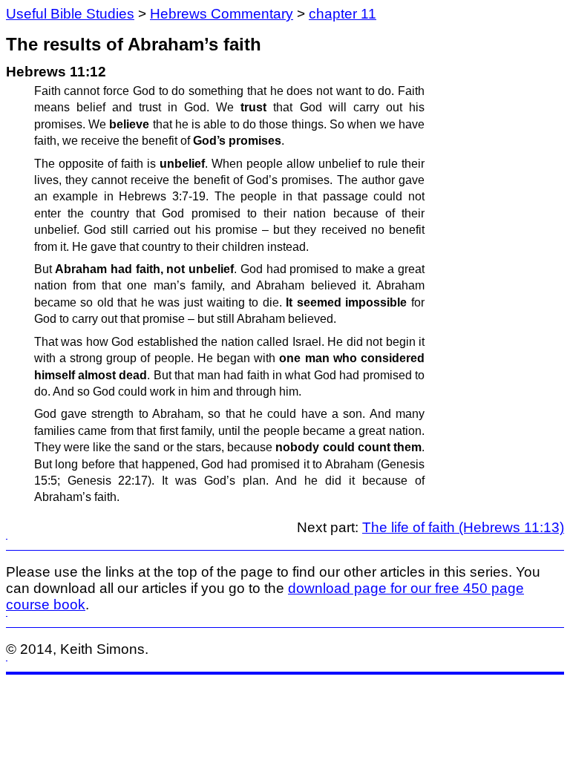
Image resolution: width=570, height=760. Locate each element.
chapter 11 (342, 14)
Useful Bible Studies (70, 14)
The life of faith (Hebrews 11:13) (463, 527)
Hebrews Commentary (221, 14)
